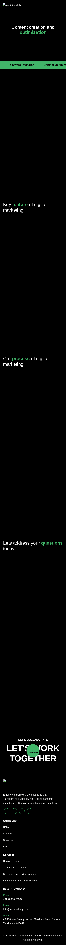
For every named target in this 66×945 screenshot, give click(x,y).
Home (6, 827)
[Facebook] (22, 811)
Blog (5, 846)
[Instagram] (29, 811)
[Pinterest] (6, 811)
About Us (8, 833)
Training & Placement (15, 867)
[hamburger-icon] (60, 5)
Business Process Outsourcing (20, 874)
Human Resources (13, 861)
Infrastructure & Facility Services (20, 880)
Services (8, 840)
